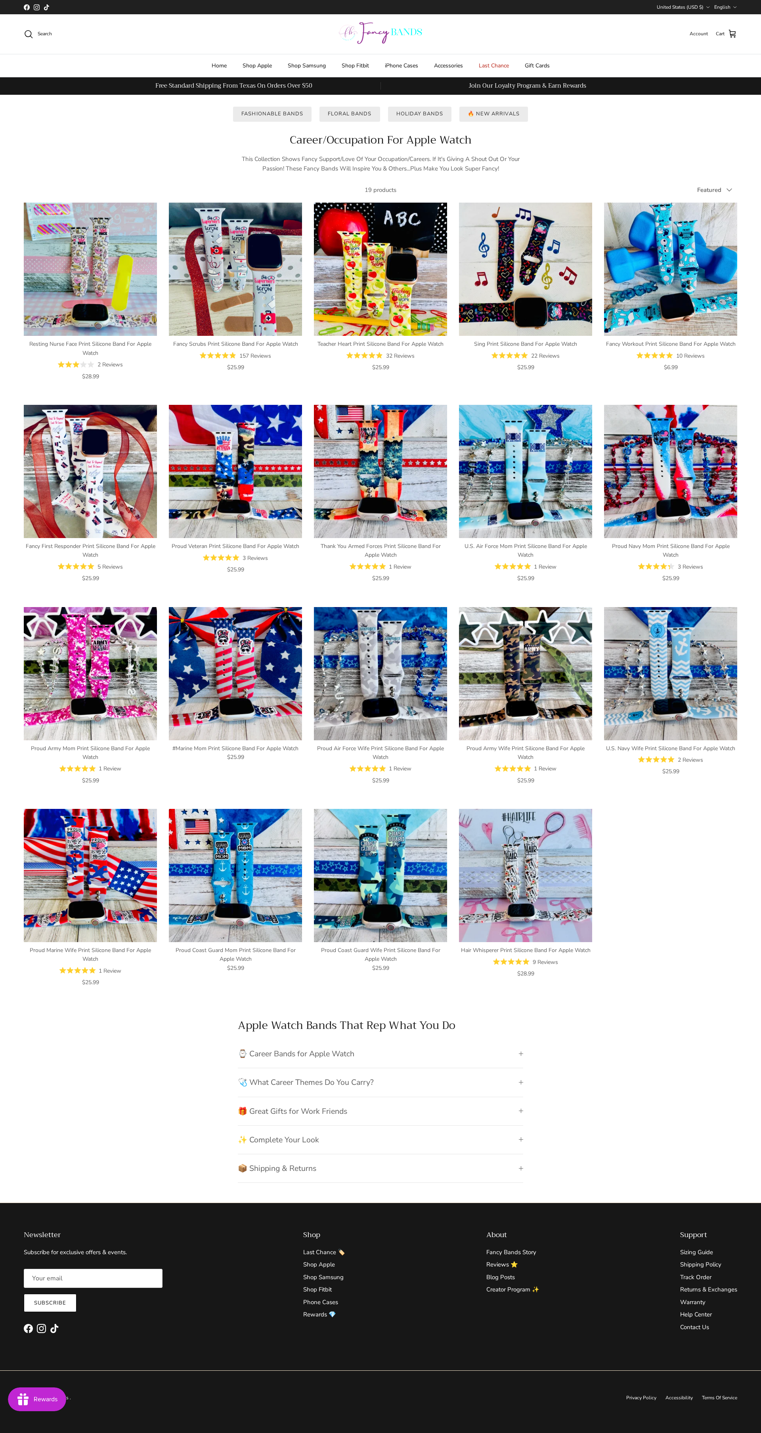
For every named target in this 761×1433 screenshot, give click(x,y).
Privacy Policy (641, 1398)
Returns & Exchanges (708, 1289)
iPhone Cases (401, 65)
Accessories (448, 65)
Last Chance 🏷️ (324, 1252)
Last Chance (494, 65)
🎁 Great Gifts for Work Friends (292, 1111)
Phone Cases (320, 1302)
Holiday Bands (420, 113)
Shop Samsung (307, 65)
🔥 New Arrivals (494, 113)
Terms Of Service (719, 1398)
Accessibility (679, 1398)
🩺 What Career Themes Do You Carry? (306, 1082)
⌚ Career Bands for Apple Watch (296, 1053)
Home (219, 65)
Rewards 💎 (319, 1314)
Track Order (695, 1277)
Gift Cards (537, 65)
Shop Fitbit (355, 65)
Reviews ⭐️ (502, 1264)
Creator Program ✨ (512, 1289)
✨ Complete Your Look (278, 1139)
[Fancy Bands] (380, 34)
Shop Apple (257, 65)
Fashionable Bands (272, 113)
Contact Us (694, 1327)
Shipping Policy (700, 1264)
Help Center (696, 1314)
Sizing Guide (696, 1252)
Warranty (693, 1302)
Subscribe (50, 1303)
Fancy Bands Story (511, 1252)
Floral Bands (349, 113)
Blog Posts (500, 1277)
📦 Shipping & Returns (277, 1168)
